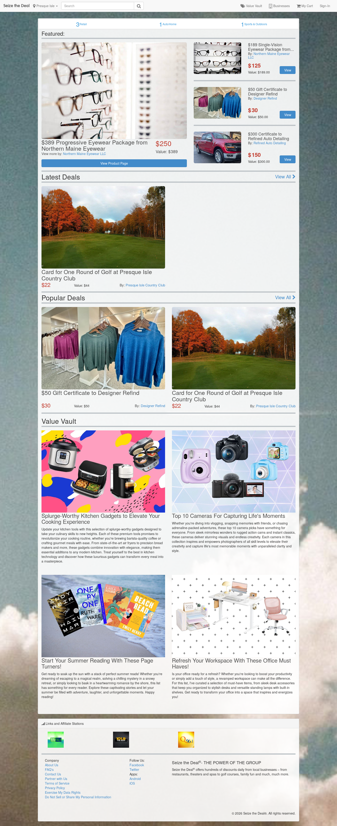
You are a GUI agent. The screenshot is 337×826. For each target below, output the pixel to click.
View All (283, 176)
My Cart (307, 5)
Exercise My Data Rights (62, 792)
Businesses (281, 5)
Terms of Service (57, 783)
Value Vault (253, 5)
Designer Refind (265, 98)
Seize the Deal (16, 5)
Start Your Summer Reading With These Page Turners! (97, 663)
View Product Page (114, 163)
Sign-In (325, 5)
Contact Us (53, 774)
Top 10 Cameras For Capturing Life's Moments (228, 515)
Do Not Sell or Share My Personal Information (78, 797)
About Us (51, 765)
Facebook (137, 765)
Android (135, 778)
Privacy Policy (55, 787)
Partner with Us (56, 778)
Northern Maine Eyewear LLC (84, 153)
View (287, 70)
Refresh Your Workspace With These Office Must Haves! (231, 663)
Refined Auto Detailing (270, 143)
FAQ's (49, 769)
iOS (132, 783)
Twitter (134, 769)
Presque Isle (45, 5)
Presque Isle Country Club (145, 285)
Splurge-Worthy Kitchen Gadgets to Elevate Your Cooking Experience (100, 518)
